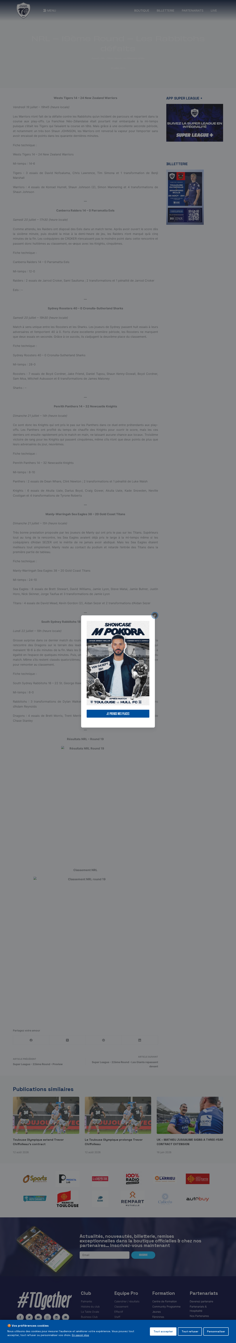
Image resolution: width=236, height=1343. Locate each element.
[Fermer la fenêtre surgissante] (154, 615)
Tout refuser (190, 1331)
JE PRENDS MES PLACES (118, 714)
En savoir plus (80, 1335)
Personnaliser (216, 1331)
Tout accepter (163, 1331)
